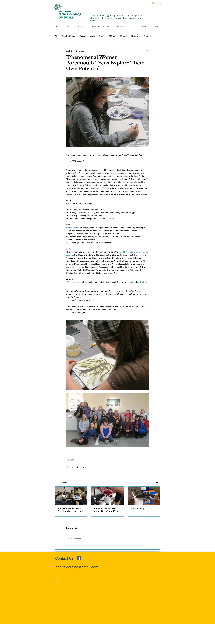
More (146, 36)
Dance (82, 36)
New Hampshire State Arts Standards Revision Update (70, 509)
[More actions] (147, 51)
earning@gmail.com (82, 567)
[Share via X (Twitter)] (73, 467)
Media (92, 36)
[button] (101, 26)
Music (101, 36)
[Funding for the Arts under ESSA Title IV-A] (107, 496)
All (56, 36)
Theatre (123, 36)
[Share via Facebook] (67, 467)
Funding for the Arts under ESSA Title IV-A (106, 509)
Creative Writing (68, 36)
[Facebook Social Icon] (79, 558)
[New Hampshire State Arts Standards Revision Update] (71, 496)
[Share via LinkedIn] (78, 467)
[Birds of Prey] (144, 496)
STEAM (112, 36)
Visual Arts (135, 36)
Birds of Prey (137, 508)
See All (157, 482)
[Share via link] (84, 467)
